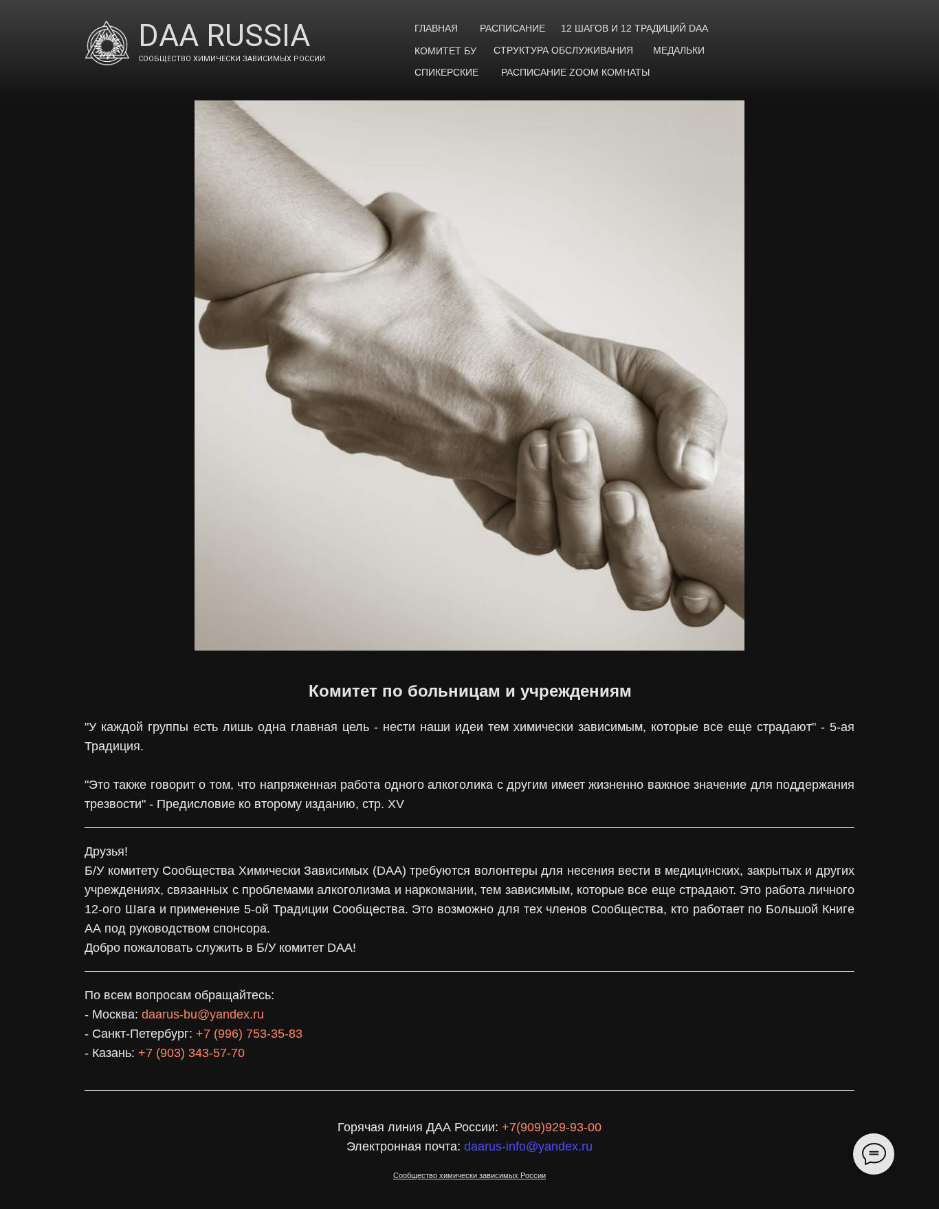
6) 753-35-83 (267, 1034)
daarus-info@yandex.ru (528, 1146)
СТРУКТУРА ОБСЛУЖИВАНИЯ (563, 50)
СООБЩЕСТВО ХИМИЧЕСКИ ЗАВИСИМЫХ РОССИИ (231, 58)
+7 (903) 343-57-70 (191, 1053)
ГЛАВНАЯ (436, 28)
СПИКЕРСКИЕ (446, 72)
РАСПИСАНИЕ (512, 28)
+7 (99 (214, 1034)
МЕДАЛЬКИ (679, 50)
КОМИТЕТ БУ (445, 50)
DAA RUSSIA (224, 36)
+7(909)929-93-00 (551, 1127)
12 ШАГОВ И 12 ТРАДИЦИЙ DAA (634, 28)
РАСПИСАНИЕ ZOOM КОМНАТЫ (575, 72)
